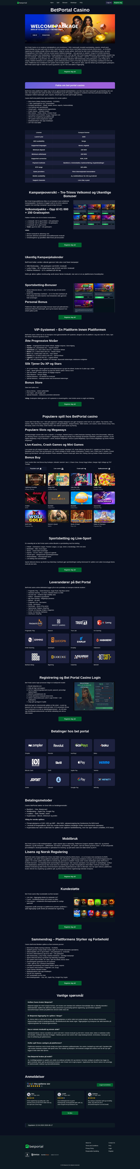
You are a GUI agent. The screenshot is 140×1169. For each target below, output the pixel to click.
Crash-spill (80, 468)
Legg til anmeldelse (105, 1085)
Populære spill (34, 468)
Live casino (57, 468)
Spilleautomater (103, 468)
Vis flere (70, 1113)
